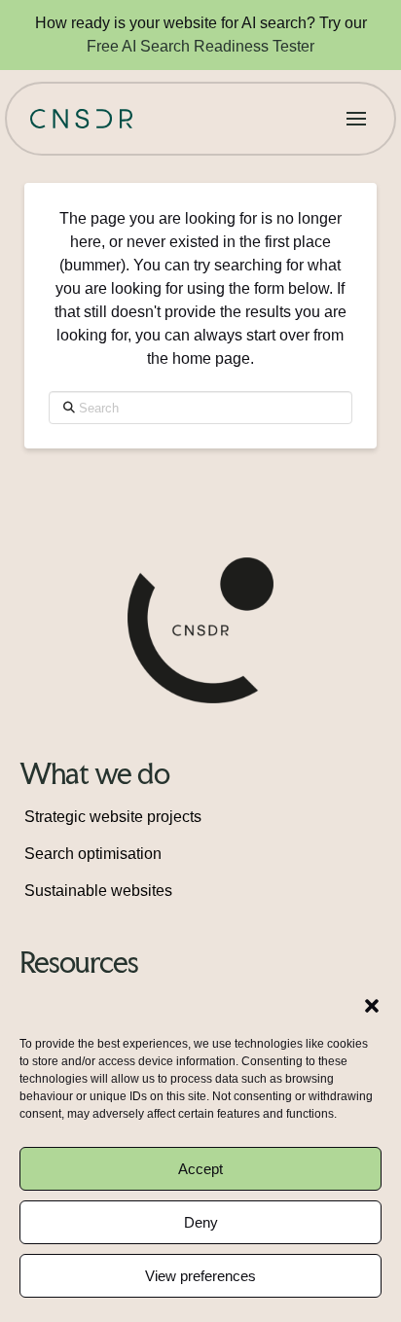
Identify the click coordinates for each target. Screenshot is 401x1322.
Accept (200, 1169)
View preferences (200, 1276)
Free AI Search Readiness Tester (200, 46)
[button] (372, 1006)
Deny (201, 1222)
